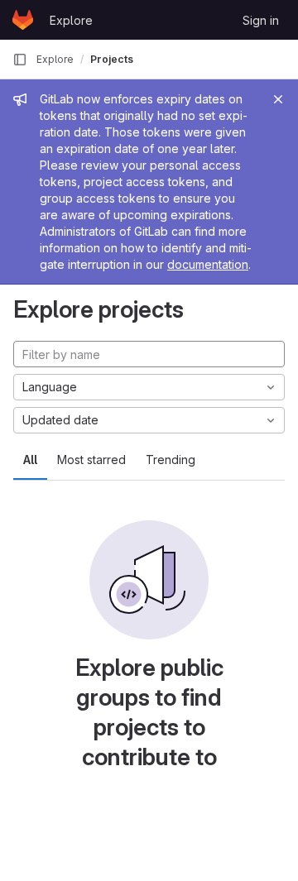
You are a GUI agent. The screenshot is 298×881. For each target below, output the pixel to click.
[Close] (278, 99)
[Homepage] (22, 20)
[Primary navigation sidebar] (20, 59)
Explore (71, 20)
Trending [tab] (170, 459)
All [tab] (30, 459)
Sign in (261, 20)
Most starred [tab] (91, 459)
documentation (207, 264)
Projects (111, 59)
